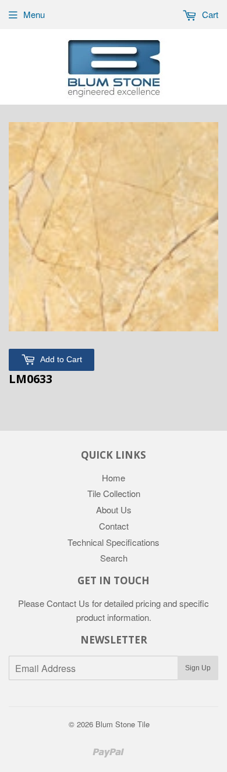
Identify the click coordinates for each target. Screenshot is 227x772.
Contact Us (68, 603)
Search (113, 558)
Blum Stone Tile (122, 724)
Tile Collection (113, 493)
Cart (209, 14)
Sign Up (198, 668)
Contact (114, 526)
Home (113, 477)
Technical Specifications (113, 542)
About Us (114, 509)
